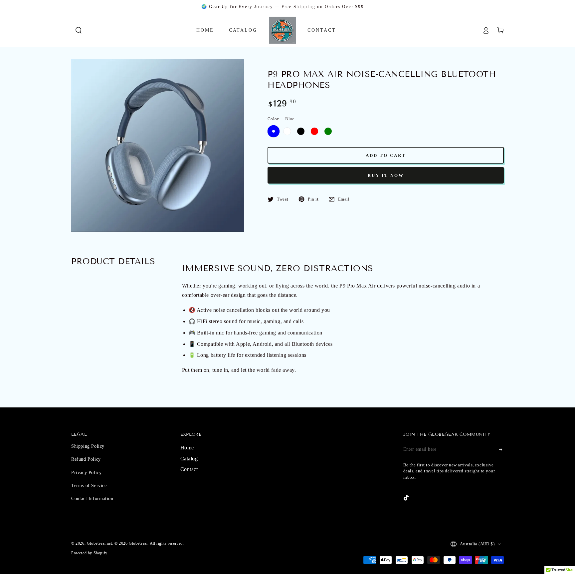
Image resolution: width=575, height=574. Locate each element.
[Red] (314, 131)
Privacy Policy (86, 472)
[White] (287, 131)
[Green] (328, 131)
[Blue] (274, 131)
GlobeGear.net (99, 543)
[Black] (301, 131)
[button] (78, 30)
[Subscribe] (501, 449)
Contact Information (92, 498)
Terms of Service (89, 485)
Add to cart (386, 155)
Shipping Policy (87, 446)
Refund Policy (86, 459)
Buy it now (386, 175)
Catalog (189, 458)
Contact (189, 469)
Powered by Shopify (89, 553)
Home (187, 447)
